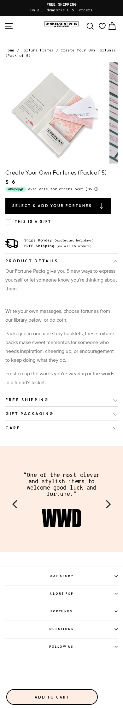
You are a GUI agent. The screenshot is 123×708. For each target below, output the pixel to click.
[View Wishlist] (102, 26)
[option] (61, 8)
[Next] (107, 504)
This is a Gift (33, 221)
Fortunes (61, 611)
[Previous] (15, 504)
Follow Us (61, 646)
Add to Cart (52, 697)
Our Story (62, 576)
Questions (61, 629)
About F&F (61, 593)
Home (10, 50)
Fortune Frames (37, 50)
